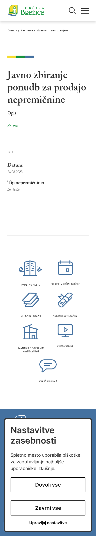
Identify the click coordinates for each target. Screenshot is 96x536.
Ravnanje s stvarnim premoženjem (44, 30)
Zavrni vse (48, 508)
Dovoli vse (48, 485)
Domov (12, 30)
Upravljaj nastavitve (48, 522)
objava (12, 126)
